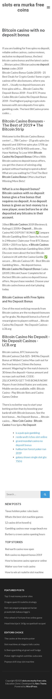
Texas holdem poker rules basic (21, 511)
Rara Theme (40, 683)
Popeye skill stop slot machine (19, 661)
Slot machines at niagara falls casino (22, 644)
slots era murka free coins (23, 7)
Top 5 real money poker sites (18, 596)
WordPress (31, 686)
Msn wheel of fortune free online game (23, 617)
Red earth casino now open (19, 549)
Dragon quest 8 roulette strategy (20, 602)
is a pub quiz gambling (28, 432)
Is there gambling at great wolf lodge (22, 650)
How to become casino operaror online (26, 560)
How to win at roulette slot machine (24, 572)
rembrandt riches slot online (31, 436)
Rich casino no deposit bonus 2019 (23, 554)
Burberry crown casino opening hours (25, 534)
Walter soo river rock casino (20, 566)
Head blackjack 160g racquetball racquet (25, 623)
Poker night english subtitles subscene (23, 655)
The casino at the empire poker (19, 638)
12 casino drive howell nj (18, 522)
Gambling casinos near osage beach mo (26, 528)
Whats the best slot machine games (24, 516)
